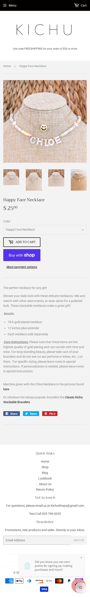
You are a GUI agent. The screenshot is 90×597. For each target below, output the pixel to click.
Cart (83, 5)
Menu (12, 5)
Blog (45, 473)
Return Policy (45, 489)
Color (6, 221)
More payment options (22, 267)
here (6, 389)
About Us (45, 484)
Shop (45, 467)
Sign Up (79, 540)
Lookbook (45, 478)
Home (7, 66)
